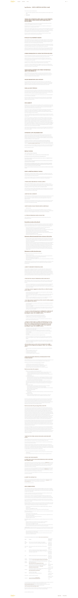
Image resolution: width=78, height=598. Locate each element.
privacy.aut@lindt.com (28, 481)
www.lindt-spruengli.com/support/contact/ (34, 143)
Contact (28, 1)
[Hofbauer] (13, 1)
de (67, 1)
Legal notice (59, 595)
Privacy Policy (65, 595)
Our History (23, 1)
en (65, 1)
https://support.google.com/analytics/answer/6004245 (40, 559)
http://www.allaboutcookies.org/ (29, 584)
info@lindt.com (47, 462)
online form (47, 480)
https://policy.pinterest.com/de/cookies (34, 570)
